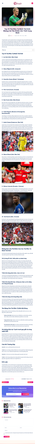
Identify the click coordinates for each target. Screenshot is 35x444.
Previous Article (5, 382)
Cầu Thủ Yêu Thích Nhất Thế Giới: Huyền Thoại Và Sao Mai (13, 410)
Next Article (30, 382)
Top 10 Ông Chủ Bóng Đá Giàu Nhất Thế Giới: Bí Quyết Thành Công (28, 410)
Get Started (25, 394)
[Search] (32, 3)
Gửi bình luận (7, 436)
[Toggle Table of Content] (33, 50)
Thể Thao (12, 378)
